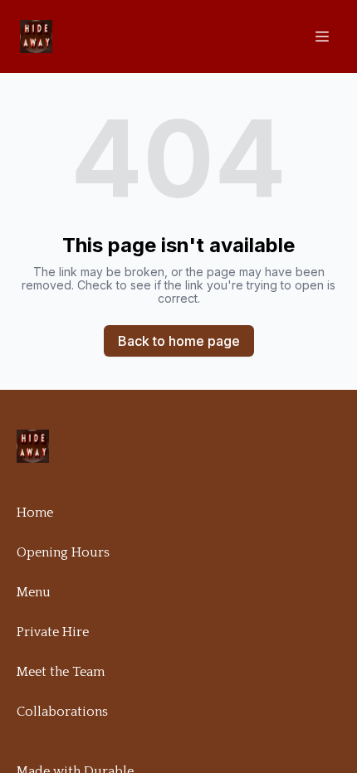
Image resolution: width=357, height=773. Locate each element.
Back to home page (179, 341)
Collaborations (62, 711)
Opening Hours (63, 552)
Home (35, 512)
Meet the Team (61, 671)
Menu (34, 592)
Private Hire (53, 632)
